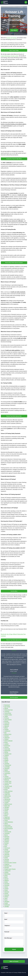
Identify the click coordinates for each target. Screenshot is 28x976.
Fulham (6, 810)
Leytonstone (7, 773)
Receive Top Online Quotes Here (14, 416)
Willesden (6, 839)
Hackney (6, 747)
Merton (6, 815)
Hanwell (6, 878)
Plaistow (6, 729)
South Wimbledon (8, 822)
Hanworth (6, 895)
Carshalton (7, 833)
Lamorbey (6, 763)
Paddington (7, 792)
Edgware (6, 880)
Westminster (7, 750)
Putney (6, 820)
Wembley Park (7, 865)
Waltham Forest (8, 804)
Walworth (6, 726)
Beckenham (7, 745)
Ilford (5, 774)
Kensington (7, 800)
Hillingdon (6, 901)
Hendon (6, 849)
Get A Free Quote (14, 697)
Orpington (6, 807)
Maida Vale (7, 805)
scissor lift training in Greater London (9, 56)
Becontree (6, 797)
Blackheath (3, 634)
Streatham (6, 768)
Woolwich (6, 724)
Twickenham (7, 870)
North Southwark (8, 740)
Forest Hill (6, 722)
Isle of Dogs (10, 634)
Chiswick (6, 841)
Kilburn (6, 823)
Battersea (6, 779)
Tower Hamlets (8, 719)
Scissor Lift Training (11, 37)
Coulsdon (6, 852)
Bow (5, 732)
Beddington (7, 818)
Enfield (6, 857)
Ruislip (6, 903)
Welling (6, 752)
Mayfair (6, 770)
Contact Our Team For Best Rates (14, 158)
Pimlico (6, 757)
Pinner (6, 899)
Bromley (6, 721)
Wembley (6, 867)
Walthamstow (7, 796)
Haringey (6, 809)
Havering (6, 859)
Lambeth (6, 744)
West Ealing (7, 873)
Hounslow (6, 885)
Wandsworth (7, 799)
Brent (5, 846)
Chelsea (6, 776)
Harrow (6, 886)
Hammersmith (7, 831)
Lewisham (3, 636)
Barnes (6, 835)
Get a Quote (14, 30)
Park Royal (7, 851)
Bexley (6, 789)
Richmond (6, 856)
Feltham (6, 896)
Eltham (6, 727)
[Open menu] (25, 2)
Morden (6, 830)
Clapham (6, 755)
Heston (6, 890)
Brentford (6, 860)
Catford (6, 716)
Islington (6, 760)
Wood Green (7, 825)
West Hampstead (8, 828)
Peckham (6, 718)
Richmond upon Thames (10, 862)
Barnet (6, 877)
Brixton (6, 742)
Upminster (6, 854)
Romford (6, 843)
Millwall (15, 634)
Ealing (5, 875)
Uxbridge (6, 906)
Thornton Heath (8, 786)
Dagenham (7, 817)
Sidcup (6, 761)
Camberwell (7, 731)
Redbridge (6, 787)
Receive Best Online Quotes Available (14, 262)
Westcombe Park (21, 634)
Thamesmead (7, 765)
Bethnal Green (7, 734)
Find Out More (14, 591)
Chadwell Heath (8, 826)
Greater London (8, 714)
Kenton (6, 882)
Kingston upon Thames (10, 869)
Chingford (6, 838)
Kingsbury (6, 864)
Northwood (7, 904)
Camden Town (7, 781)
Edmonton (6, 836)
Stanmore (6, 891)
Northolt (6, 893)
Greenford (6, 883)
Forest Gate (7, 748)
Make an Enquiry (14, 961)
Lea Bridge (7, 766)
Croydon (6, 802)
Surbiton (6, 872)
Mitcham (6, 813)
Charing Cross (7, 753)
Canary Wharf (7, 713)
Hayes (5, 898)
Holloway (6, 784)
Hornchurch (7, 848)
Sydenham (7, 737)
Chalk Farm (7, 794)
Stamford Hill (7, 778)
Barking (6, 758)
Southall (6, 888)
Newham (6, 735)
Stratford (6, 739)
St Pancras (7, 771)
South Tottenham (8, 791)
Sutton (5, 844)
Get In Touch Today (14, 50)
